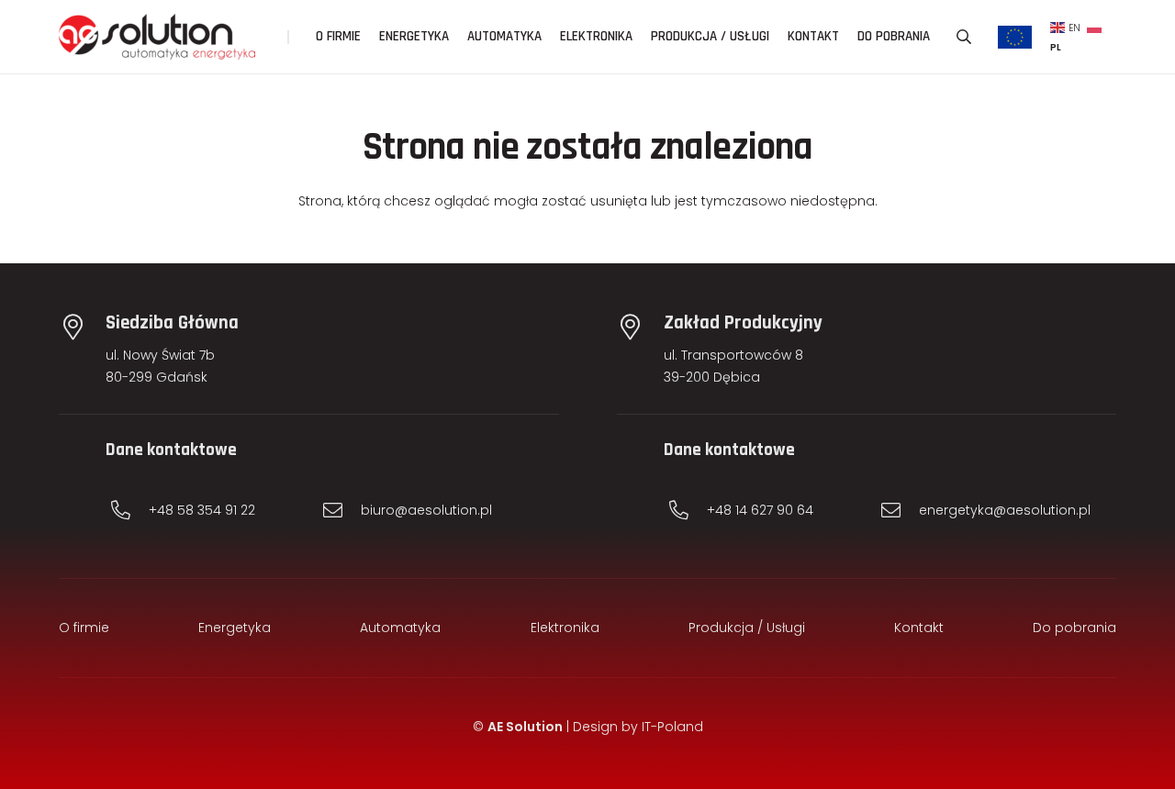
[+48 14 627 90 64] (687, 510)
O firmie (84, 627)
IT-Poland (672, 726)
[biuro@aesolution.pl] (341, 510)
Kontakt (919, 627)
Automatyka (400, 627)
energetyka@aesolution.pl (1005, 510)
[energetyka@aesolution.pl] (899, 510)
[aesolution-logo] (157, 37)
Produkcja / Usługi (746, 627)
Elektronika (565, 627)
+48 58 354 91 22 (202, 510)
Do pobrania (1074, 627)
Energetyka (234, 627)
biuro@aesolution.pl (426, 510)
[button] (963, 37)
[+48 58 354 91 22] (129, 510)
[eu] (1015, 37)
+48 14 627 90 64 (760, 510)
